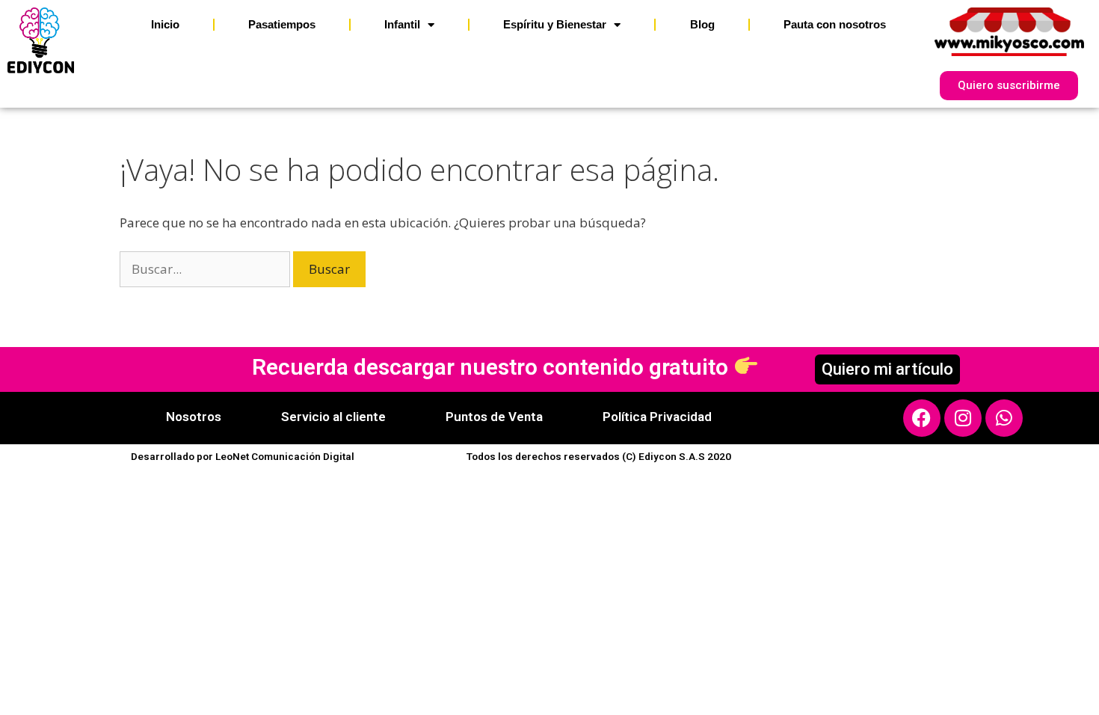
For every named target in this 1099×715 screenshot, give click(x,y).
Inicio (165, 24)
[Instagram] (963, 418)
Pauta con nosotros (835, 24)
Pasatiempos (281, 24)
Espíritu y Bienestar (554, 24)
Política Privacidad (657, 416)
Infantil (402, 24)
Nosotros (193, 416)
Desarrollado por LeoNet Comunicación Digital (242, 456)
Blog (702, 24)
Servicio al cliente (333, 416)
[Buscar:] (206, 268)
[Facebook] (922, 418)
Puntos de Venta (494, 416)
